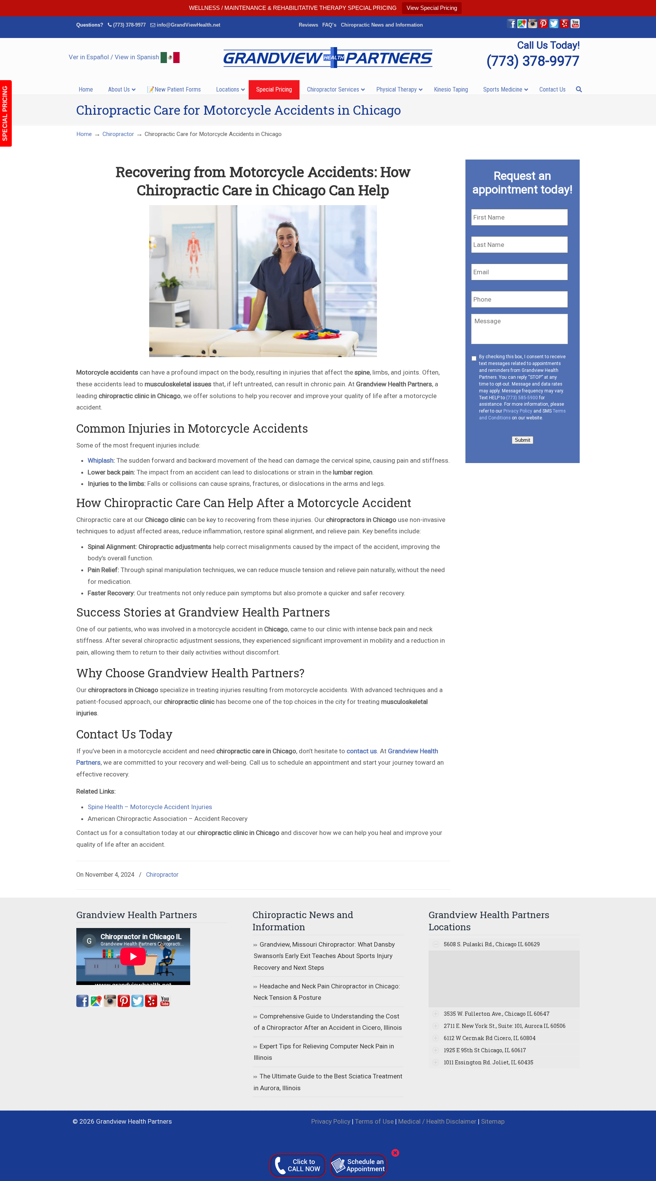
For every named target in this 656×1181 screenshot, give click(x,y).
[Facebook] (511, 26)
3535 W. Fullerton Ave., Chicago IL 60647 (497, 1013)
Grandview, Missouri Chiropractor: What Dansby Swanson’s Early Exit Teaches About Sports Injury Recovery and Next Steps (324, 956)
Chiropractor (118, 134)
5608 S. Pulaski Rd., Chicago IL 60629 (492, 944)
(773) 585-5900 (522, 397)
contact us (362, 751)
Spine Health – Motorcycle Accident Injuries (150, 807)
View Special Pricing (432, 8)
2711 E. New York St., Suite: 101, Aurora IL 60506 (505, 1025)
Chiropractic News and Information (382, 25)
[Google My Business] (522, 26)
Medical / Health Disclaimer (437, 1121)
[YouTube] (575, 26)
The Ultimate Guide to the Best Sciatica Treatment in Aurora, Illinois (328, 1082)
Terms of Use (374, 1121)
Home (84, 134)
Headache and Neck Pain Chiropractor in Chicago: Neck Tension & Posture (327, 992)
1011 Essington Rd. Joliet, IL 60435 (488, 1062)
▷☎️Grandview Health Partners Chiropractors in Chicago (328, 57)
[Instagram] (110, 1005)
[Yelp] (564, 26)
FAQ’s (329, 25)
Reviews (308, 25)
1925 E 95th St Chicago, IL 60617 (485, 1050)
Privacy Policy (517, 411)
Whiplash (101, 460)
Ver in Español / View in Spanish (115, 57)
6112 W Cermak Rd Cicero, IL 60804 (490, 1038)
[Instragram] (532, 26)
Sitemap (493, 1121)
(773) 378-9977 (129, 25)
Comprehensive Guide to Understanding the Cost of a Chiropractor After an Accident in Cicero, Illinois (328, 1022)
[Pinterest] (543, 26)
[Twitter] (553, 26)
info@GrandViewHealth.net (188, 25)
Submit (522, 440)
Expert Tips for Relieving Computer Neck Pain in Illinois (324, 1052)
